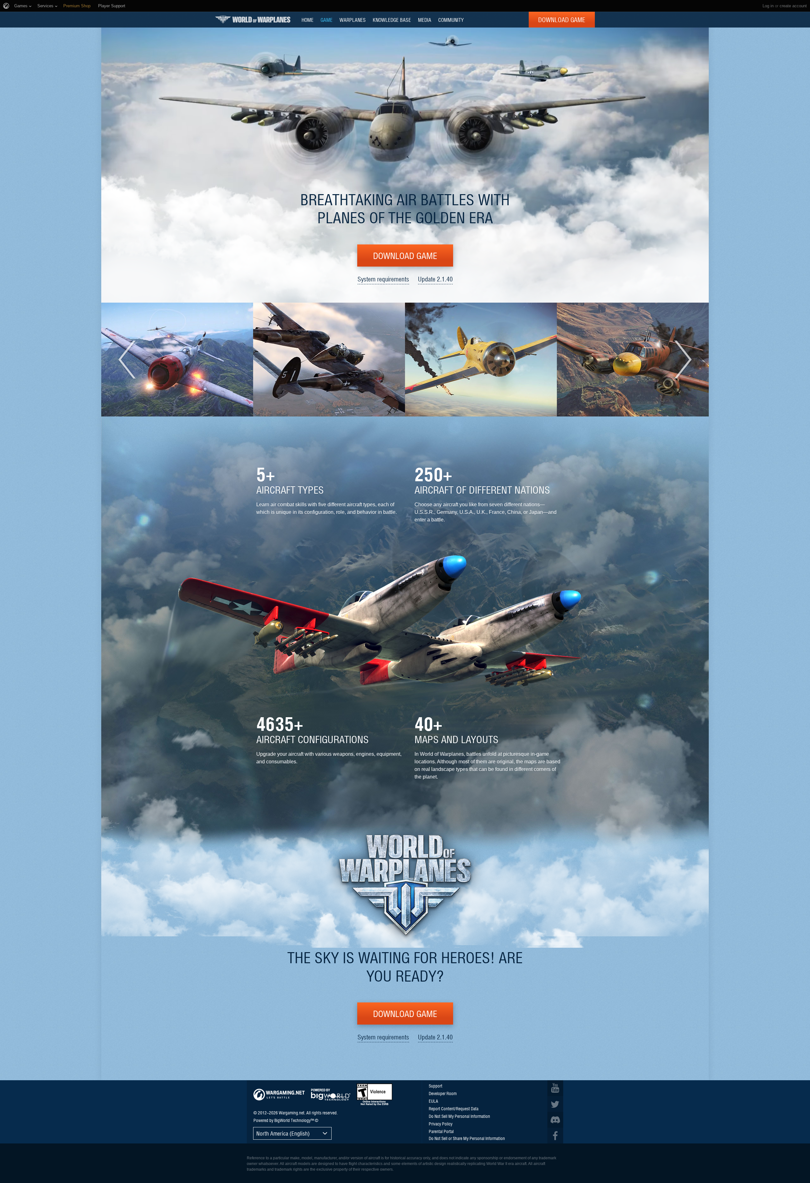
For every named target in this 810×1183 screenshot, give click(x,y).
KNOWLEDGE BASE (392, 19)
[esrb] (374, 1094)
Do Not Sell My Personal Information (459, 1116)
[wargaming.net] (279, 1094)
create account (793, 5)
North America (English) (283, 1133)
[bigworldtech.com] (330, 1094)
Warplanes (353, 19)
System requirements (383, 278)
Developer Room (443, 1093)
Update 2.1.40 (435, 278)
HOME (308, 19)
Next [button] (679, 359)
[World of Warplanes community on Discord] (555, 1120)
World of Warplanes (252, 19)
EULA (433, 1101)
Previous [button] (130, 359)
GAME (327, 19)
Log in (768, 5)
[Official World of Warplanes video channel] (555, 1088)
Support (435, 1085)
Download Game (561, 19)
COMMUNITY (451, 19)
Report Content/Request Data (453, 1108)
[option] (177, 359)
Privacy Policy (440, 1123)
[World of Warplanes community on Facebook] (555, 1135)
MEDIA (424, 19)
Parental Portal (441, 1131)
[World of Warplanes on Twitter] (555, 1104)
